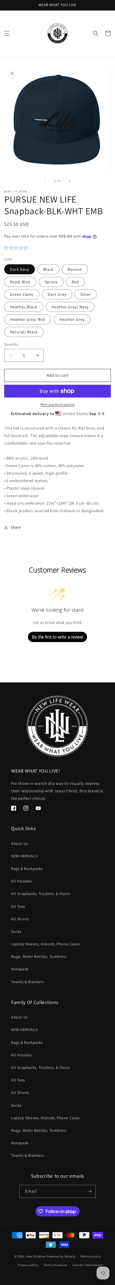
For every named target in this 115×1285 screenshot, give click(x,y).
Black (48, 269)
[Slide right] (70, 181)
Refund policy (90, 1256)
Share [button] (16, 527)
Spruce (51, 281)
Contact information (87, 1265)
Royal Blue (20, 281)
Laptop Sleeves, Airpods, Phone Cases (45, 943)
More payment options (57, 404)
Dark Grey (57, 294)
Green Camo (21, 294)
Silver (85, 294)
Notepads (20, 968)
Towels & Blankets (27, 981)
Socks (16, 931)
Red (75, 281)
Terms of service (55, 1265)
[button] (7, 33)
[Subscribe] (89, 1191)
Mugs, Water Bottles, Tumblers (38, 956)
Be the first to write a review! (57, 637)
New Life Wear (36, 1256)
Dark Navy (19, 269)
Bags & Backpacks (27, 868)
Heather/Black (23, 306)
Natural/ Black (24, 331)
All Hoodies (21, 881)
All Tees (18, 906)
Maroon (75, 269)
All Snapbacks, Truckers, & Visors (40, 893)
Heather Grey (72, 319)
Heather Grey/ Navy (70, 306)
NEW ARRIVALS (24, 856)
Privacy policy (28, 1265)
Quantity (11, 344)
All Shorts (20, 918)
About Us (19, 843)
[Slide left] (45, 181)
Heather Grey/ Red (27, 319)
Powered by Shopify (61, 1256)
